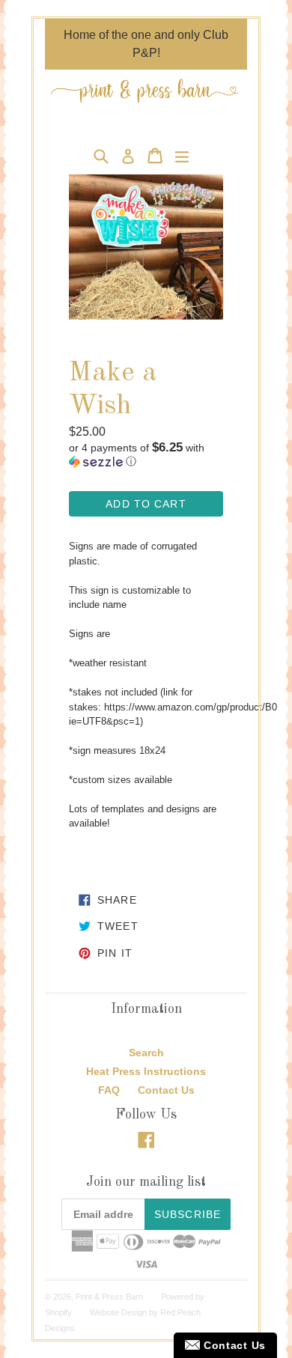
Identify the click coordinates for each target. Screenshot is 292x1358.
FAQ (109, 1090)
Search (146, 1053)
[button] (146, 455)
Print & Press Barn (109, 1296)
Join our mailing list (146, 1182)
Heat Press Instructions (146, 1071)
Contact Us (166, 1090)
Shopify (58, 1312)
